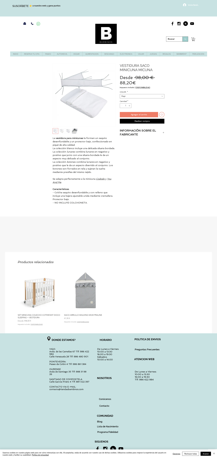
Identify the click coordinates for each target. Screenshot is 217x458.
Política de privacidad (40, 455)
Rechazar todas (190, 453)
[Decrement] (121, 106)
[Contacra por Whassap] (38, 24)
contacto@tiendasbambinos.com (66, 389)
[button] (193, 39)
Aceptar (206, 453)
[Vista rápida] (39, 290)
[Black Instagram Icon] (179, 23)
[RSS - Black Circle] (185, 23)
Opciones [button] (176, 453)
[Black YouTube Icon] (192, 23)
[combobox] (142, 96)
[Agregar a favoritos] (162, 114)
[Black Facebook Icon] (172, 23)
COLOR (124, 92)
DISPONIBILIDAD (143, 87)
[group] (108, 297)
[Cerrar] (213, 453)
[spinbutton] (125, 106)
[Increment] (129, 106)
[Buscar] (185, 39)
